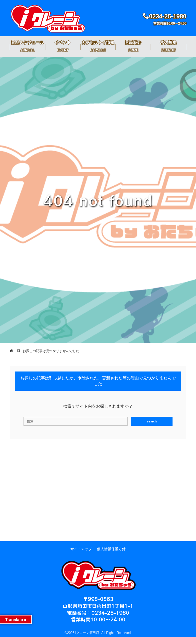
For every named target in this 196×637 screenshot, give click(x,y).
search (152, 421)
